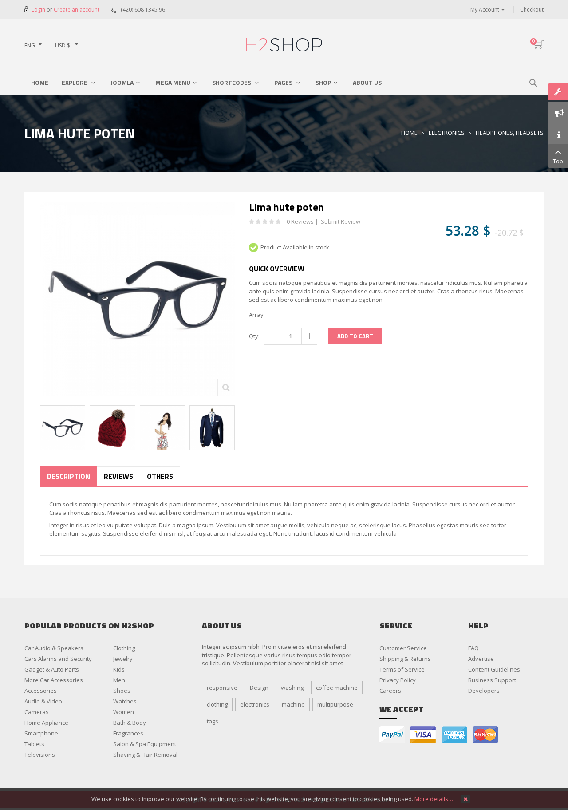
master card (485, 734)
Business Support (492, 680)
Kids (119, 669)
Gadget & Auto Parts (51, 669)
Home (409, 133)
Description (68, 476)
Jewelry (123, 659)
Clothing (124, 648)
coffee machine (337, 687)
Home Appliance (46, 723)
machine (293, 704)
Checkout (532, 9)
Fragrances (128, 733)
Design (259, 687)
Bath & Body (129, 723)
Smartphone (41, 733)
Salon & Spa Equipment (144, 744)
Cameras (36, 712)
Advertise (481, 659)
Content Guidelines (494, 669)
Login (39, 9)
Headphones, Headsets (510, 133)
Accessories (40, 691)
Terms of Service (402, 669)
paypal (392, 734)
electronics (254, 704)
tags (212, 721)
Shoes (121, 691)
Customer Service (403, 648)
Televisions (39, 755)
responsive (222, 687)
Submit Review (340, 221)
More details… (433, 799)
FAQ (473, 648)
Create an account (76, 9)
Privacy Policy (397, 680)
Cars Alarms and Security (58, 659)
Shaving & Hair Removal (145, 755)
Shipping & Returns (405, 659)
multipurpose (335, 704)
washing (292, 687)
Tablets (34, 744)
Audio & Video (43, 701)
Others (160, 476)
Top (558, 161)
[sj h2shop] (284, 44)
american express (454, 734)
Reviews (118, 476)
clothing (217, 704)
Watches (125, 701)
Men (119, 680)
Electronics (447, 133)
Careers (390, 691)
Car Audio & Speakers (53, 648)
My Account (484, 9)
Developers (484, 691)
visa (423, 734)
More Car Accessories (53, 680)
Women (123, 712)
